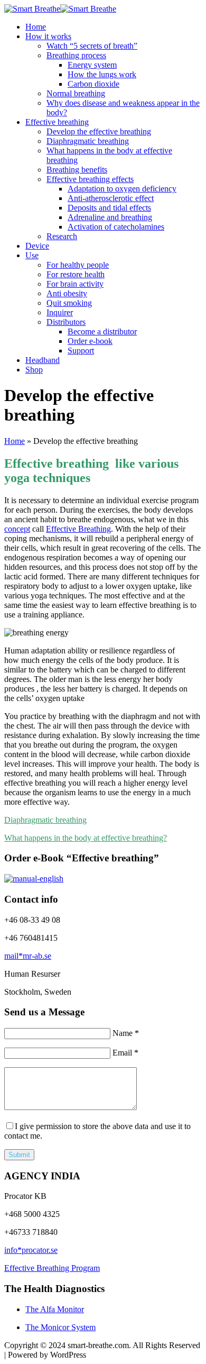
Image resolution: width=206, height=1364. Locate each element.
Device (37, 245)
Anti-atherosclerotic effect (111, 198)
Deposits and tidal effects (109, 207)
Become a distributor (102, 331)
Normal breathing (75, 93)
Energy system (92, 64)
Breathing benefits (76, 169)
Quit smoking (69, 302)
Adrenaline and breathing (110, 217)
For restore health (75, 274)
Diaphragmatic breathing (87, 141)
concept (17, 528)
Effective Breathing (78, 528)
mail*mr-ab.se (27, 955)
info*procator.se (31, 1249)
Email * (125, 1052)
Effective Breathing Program (52, 1267)
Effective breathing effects (90, 179)
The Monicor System (60, 1327)
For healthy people (77, 264)
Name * (126, 1033)
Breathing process (76, 55)
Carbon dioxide (93, 83)
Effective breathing (57, 121)
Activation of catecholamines (116, 226)
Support (81, 350)
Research (61, 236)
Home (35, 26)
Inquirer (59, 312)
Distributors (66, 321)
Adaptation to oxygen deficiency (122, 188)
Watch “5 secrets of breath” (91, 45)
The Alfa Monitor (54, 1309)
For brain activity (75, 283)
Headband (42, 360)
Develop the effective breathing (98, 131)
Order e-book (90, 341)
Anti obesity (66, 293)
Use (32, 255)
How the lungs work (102, 74)
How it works (48, 36)
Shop (34, 369)
